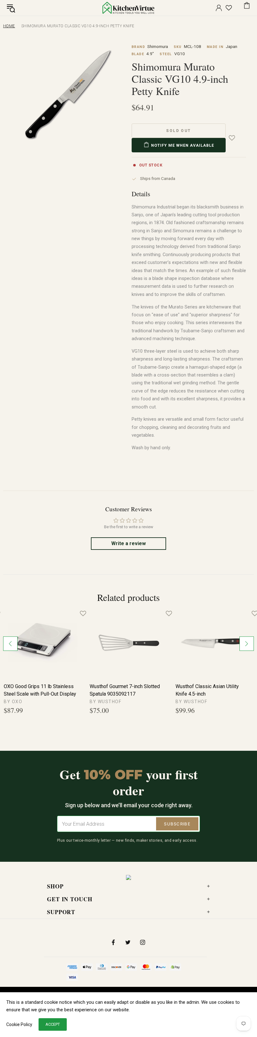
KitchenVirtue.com (128, 8)
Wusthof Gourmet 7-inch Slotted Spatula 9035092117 (125, 690)
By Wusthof (105, 701)
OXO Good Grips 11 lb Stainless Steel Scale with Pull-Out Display (40, 690)
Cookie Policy (19, 1024)
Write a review (128, 543)
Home (9, 26)
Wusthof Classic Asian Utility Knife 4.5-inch (207, 690)
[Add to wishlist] (236, 138)
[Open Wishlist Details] (229, 8)
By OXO (13, 701)
